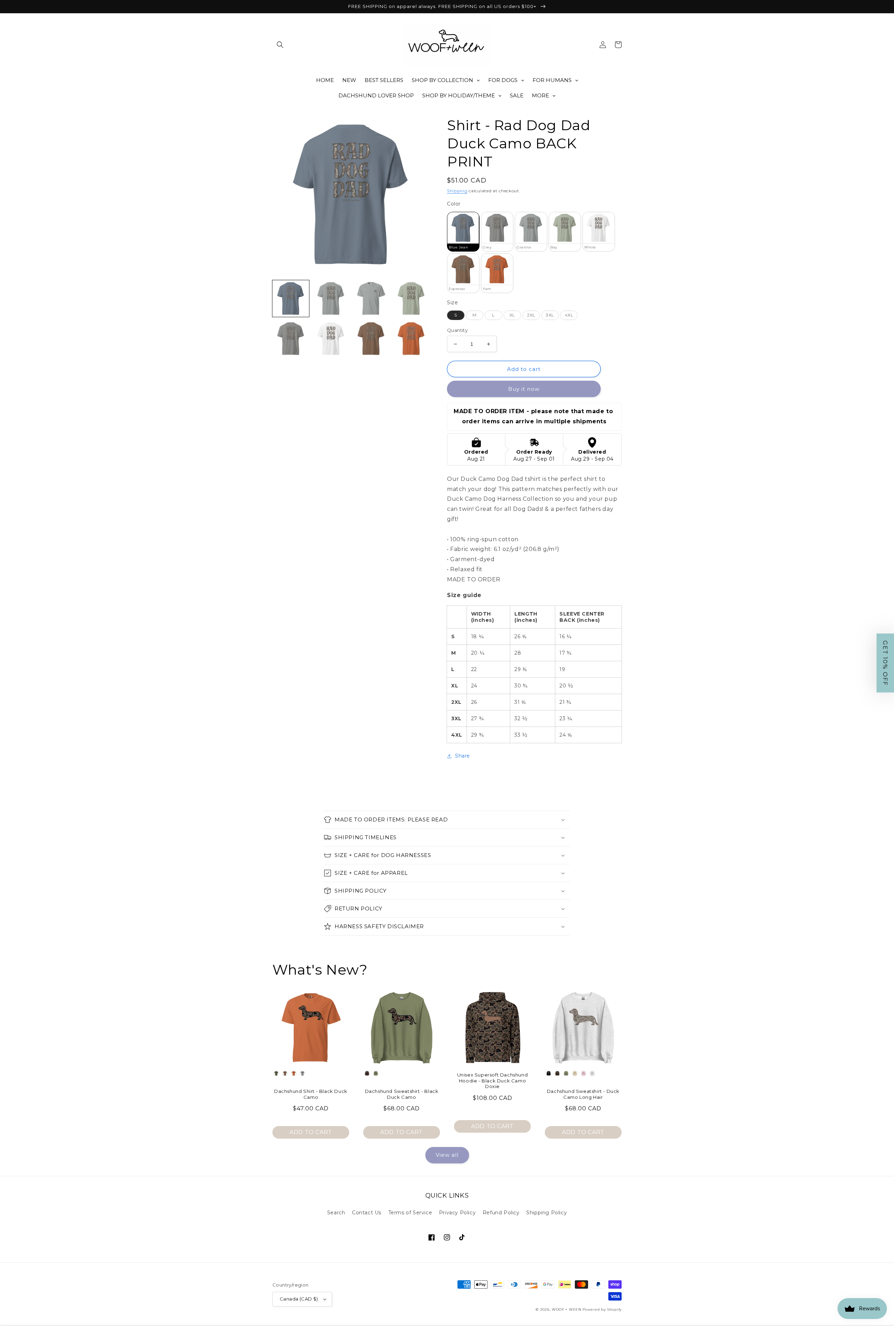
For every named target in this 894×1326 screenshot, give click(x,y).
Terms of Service (410, 1212)
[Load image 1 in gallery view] (290, 298)
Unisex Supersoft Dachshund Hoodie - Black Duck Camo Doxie (492, 1080)
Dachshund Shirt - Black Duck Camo (310, 1094)
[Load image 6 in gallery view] (331, 338)
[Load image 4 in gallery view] (411, 298)
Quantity (457, 330)
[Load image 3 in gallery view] (371, 298)
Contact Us (366, 1212)
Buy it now (524, 389)
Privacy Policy (457, 1212)
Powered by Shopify (602, 1309)
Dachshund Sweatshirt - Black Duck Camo (402, 1094)
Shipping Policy (546, 1212)
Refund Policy (501, 1212)
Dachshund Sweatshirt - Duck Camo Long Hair (583, 1094)
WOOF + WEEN (566, 1309)
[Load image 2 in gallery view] (331, 298)
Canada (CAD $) (299, 1299)
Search (336, 1212)
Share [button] (462, 756)
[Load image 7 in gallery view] (371, 338)
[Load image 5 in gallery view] (290, 338)
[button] (280, 44)
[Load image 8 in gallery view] (411, 338)
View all (447, 1155)
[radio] (463, 232)
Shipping (457, 190)
